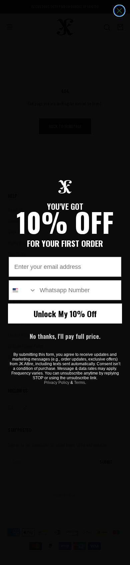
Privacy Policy (56, 382)
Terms (79, 382)
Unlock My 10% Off (65, 314)
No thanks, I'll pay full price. (65, 336)
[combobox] (22, 290)
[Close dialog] (119, 10)
